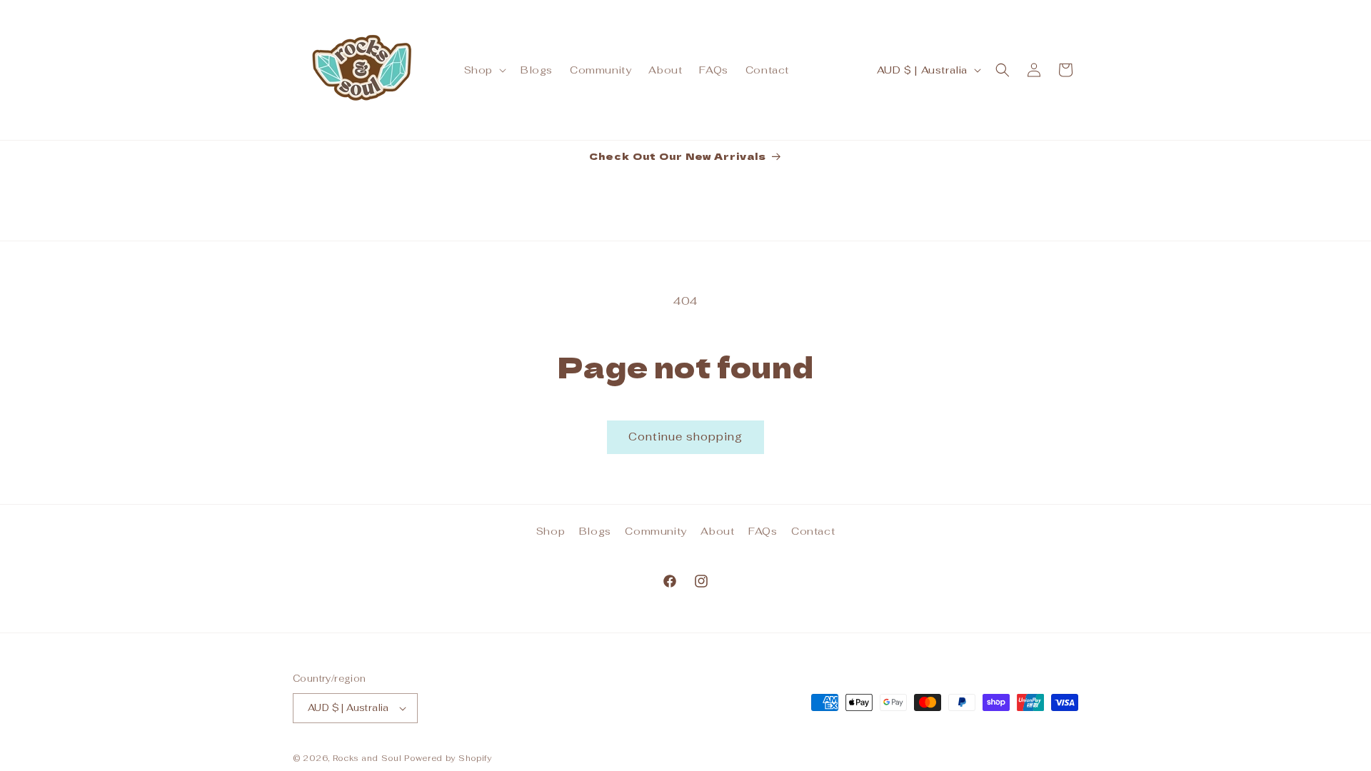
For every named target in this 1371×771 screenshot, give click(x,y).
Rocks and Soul (367, 758)
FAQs (762, 531)
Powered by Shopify (448, 758)
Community (655, 531)
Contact (813, 531)
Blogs (595, 531)
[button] (484, 70)
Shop (550, 531)
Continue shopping (685, 436)
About (717, 531)
